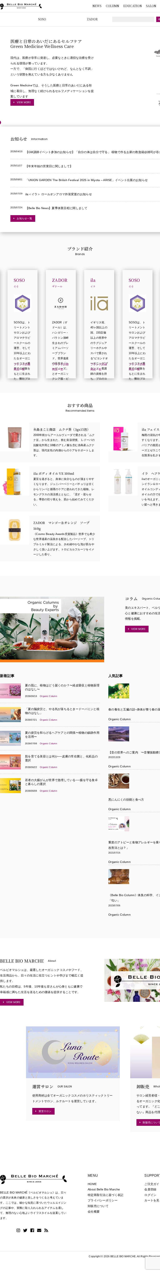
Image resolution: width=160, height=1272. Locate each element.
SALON (151, 6)
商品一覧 (19, 369)
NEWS (97, 6)
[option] (80, 74)
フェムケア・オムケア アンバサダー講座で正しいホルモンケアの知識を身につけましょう (50, 41)
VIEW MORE (24, 102)
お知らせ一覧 (24, 218)
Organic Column (119, 719)
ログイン (150, 1195)
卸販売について (98, 1206)
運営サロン (45, 1111)
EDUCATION (132, 6)
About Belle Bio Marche (104, 1189)
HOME (92, 1184)
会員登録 (150, 1189)
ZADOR (92, 19)
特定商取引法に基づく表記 (105, 1195)
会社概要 (94, 1211)
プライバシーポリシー (103, 1200)
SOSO (42, 19)
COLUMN (112, 6)
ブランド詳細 (22, 364)
